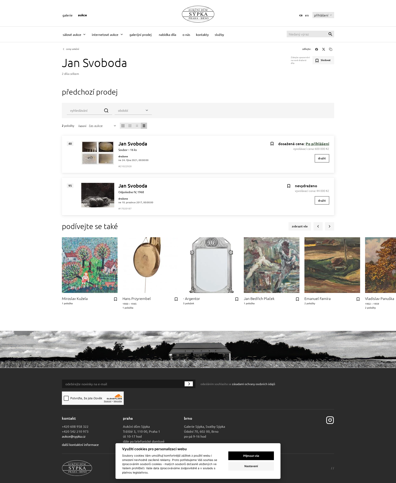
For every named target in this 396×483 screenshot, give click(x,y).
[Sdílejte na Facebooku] (316, 49)
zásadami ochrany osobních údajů (253, 384)
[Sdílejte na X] (323, 49)
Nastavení (251, 466)
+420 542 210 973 (75, 431)
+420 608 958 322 (75, 426)
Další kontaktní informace (80, 444)
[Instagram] (330, 420)
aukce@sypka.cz (74, 436)
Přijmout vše (251, 455)
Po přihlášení (317, 143)
